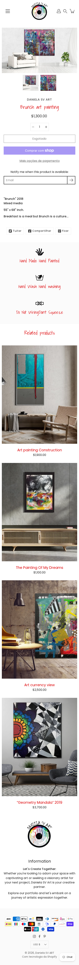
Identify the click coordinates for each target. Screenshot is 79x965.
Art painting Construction (39, 450)
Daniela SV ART (44, 953)
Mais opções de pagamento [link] (39, 161)
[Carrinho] (72, 11)
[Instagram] (34, 936)
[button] (65, 11)
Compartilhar (41, 231)
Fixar (65, 231)
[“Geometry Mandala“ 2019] (39, 747)
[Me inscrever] (71, 180)
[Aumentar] (46, 127)
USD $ (36, 944)
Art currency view (39, 684)
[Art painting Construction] (39, 394)
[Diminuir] (33, 127)
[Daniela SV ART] (39, 11)
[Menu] (8, 11)
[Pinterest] (44, 936)
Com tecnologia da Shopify (39, 957)
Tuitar (17, 231)
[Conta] (59, 11)
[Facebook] (39, 936)
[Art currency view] (39, 629)
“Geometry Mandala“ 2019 (39, 802)
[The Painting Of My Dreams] (39, 512)
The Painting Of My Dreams (39, 567)
